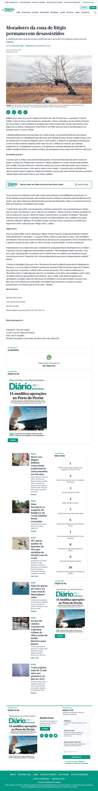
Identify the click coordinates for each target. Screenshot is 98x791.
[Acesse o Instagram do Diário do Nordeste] (42, 736)
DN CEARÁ (35, 12)
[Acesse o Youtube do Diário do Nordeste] (56, 736)
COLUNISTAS (85, 12)
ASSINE (93, 7)
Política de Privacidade (80, 763)
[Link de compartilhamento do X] (20, 112)
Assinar (13, 440)
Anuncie (13, 775)
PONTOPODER (44, 12)
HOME (18, 12)
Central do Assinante (48, 775)
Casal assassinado (25, 2)
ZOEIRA (77, 12)
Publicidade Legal (88, 2)
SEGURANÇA (54, 12)
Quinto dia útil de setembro (55, 2)
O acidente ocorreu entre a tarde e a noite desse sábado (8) (39, 526)
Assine (35, 775)
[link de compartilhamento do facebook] (14, 112)
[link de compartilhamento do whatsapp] (8, 112)
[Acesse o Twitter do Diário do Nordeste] (51, 736)
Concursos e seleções (38, 2)
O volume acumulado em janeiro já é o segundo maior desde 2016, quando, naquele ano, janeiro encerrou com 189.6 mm (39, 651)
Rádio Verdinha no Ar (12, 2)
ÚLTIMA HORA (26, 12)
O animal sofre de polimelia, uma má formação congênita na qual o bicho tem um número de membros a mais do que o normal (39, 604)
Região (33, 454)
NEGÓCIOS (70, 12)
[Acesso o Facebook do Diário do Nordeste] (46, 736)
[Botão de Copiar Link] (25, 112)
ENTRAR (84, 7)
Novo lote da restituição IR (72, 2)
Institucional (64, 775)
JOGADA (62, 12)
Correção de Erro (58, 779)
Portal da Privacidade (41, 779)
